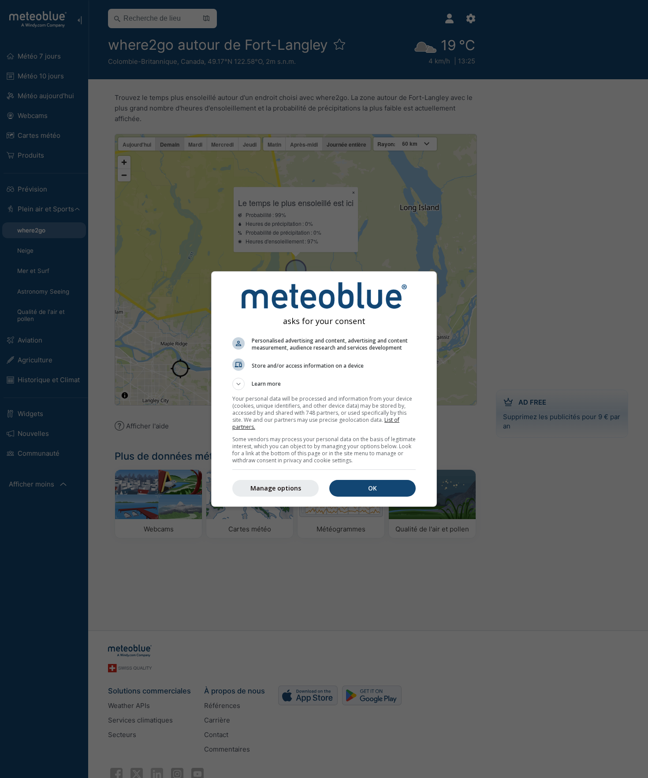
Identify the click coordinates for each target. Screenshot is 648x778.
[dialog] (324, 389)
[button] (324, 384)
